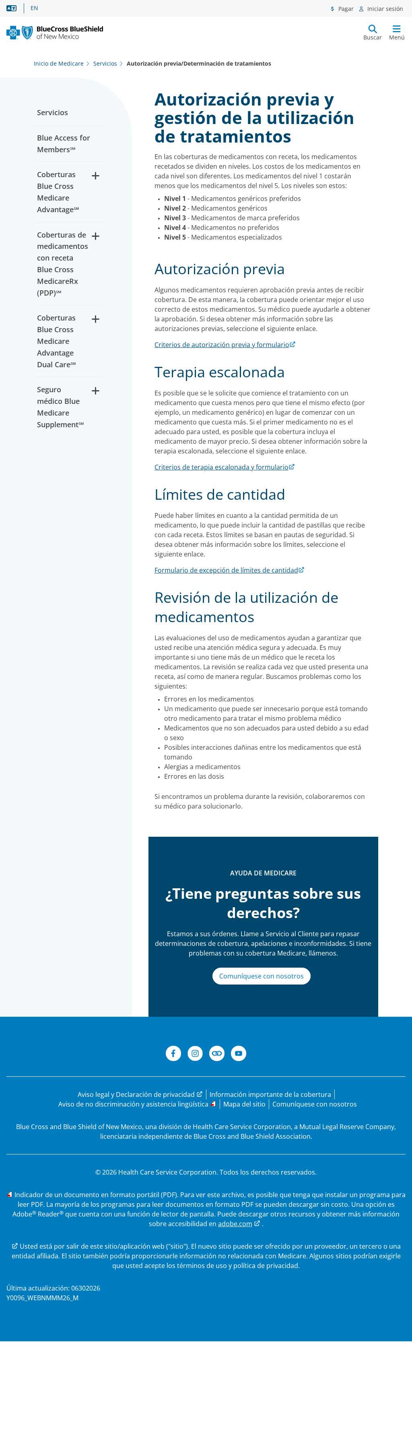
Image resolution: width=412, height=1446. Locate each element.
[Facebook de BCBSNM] (173, 1054)
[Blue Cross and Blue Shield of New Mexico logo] (54, 32)
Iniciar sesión (384, 8)
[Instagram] (195, 1054)
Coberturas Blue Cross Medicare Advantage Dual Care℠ (56, 341)
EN (34, 8)
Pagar (345, 8)
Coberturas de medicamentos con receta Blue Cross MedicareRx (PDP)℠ (62, 264)
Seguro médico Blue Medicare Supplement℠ (60, 407)
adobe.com (235, 1223)
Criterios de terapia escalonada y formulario (221, 467)
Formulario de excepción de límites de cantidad (226, 570)
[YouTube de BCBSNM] (238, 1054)
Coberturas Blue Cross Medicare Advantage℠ (58, 192)
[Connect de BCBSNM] (217, 1054)
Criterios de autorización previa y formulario (221, 344)
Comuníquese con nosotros (261, 976)
